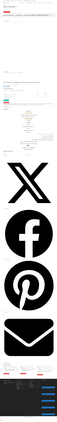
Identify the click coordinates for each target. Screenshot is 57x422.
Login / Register (8, 0)
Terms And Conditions (20, 383)
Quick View (16, 366)
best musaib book (33, 103)
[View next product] (8, 71)
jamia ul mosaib (38, 103)
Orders (15, 0)
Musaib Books (11, 103)
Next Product (6, 71)
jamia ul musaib (43, 103)
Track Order (18, 0)
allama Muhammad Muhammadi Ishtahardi (24, 103)
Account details (31, 385)
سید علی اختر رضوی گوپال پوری (27, 104)
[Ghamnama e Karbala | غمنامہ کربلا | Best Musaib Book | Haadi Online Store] (29, 46)
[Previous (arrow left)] (1, 211)
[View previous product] (4, 20)
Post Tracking (12, 0)
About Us (18, 385)
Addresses (30, 383)
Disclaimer (18, 388)
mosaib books (48, 103)
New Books (15, 103)
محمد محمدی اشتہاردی (19, 104)
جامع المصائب (42, 104)
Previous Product (7, 20)
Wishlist (21, 0)
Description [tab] (6, 106)
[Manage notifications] (2, 420)
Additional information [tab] (7, 107)
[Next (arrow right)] (55, 211)
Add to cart (6, 100)
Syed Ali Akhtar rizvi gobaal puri (11, 104)
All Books (8, 103)
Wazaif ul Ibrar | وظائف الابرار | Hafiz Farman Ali (45, 371)
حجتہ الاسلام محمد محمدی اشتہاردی (35, 104)
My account (4, 0)
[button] (6, 102)
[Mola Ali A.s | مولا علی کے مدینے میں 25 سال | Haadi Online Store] (13, 72)
